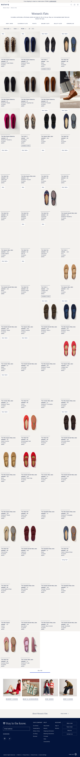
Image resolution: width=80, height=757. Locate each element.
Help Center (46, 725)
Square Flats (45, 23)
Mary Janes (9, 23)
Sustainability (36, 728)
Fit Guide (46, 736)
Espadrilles (70, 23)
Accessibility (47, 741)
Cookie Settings (42, 755)
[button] (71, 5)
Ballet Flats (58, 23)
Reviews (35, 736)
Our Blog (35, 733)
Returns (45, 728)
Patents (19, 755)
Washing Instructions (49, 733)
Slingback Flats (23, 23)
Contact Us (70, 734)
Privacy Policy (26, 755)
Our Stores (35, 725)
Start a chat (69, 723)
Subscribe (6, 733)
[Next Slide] (71, 1)
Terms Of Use (34, 755)
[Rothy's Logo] (5, 4)
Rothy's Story (36, 731)
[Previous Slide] (9, 1)
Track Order (70, 727)
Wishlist (57, 728)
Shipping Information (49, 731)
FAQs (45, 739)
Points (34, 23)
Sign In (57, 725)
